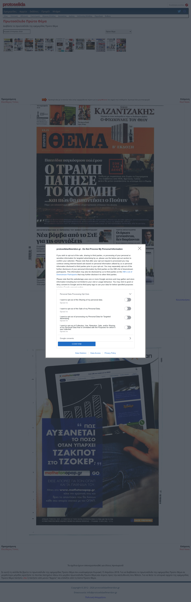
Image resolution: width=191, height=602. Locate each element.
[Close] (140, 249)
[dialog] (95, 301)
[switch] (127, 299)
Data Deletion (80, 353)
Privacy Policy (110, 353)
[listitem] (95, 294)
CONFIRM (77, 344)
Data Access (95, 353)
